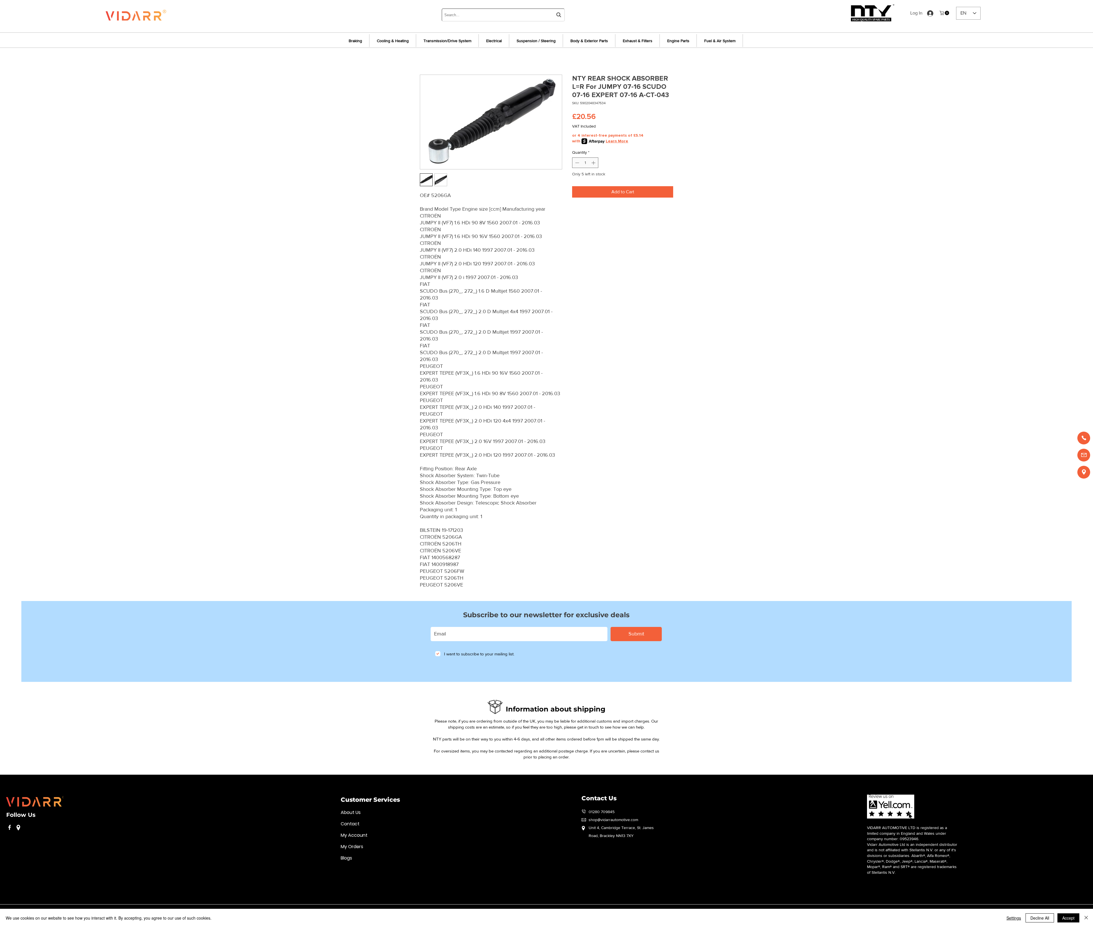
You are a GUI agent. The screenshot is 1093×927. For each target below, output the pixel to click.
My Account (354, 835)
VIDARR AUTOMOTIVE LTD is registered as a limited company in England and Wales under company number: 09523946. (907, 833)
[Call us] (1083, 438)
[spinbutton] (585, 163)
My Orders (352, 846)
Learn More (617, 141)
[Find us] (1083, 472)
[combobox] (503, 15)
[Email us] (1083, 455)
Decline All (1039, 918)
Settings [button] (1013, 918)
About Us (351, 812)
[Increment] (593, 163)
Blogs (346, 858)
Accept (1068, 918)
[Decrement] (576, 163)
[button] (945, 13)
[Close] (1086, 917)
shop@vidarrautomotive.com (613, 819)
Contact (350, 824)
